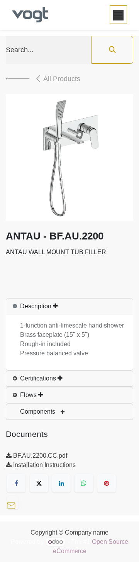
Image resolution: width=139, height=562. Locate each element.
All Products (61, 79)
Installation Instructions (44, 465)
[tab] (69, 306)
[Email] (14, 501)
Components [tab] (38, 411)
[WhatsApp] (84, 483)
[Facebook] (16, 483)
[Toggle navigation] (118, 14)
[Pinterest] (106, 483)
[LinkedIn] (61, 483)
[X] (39, 483)
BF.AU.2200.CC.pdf (39, 455)
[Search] (112, 50)
